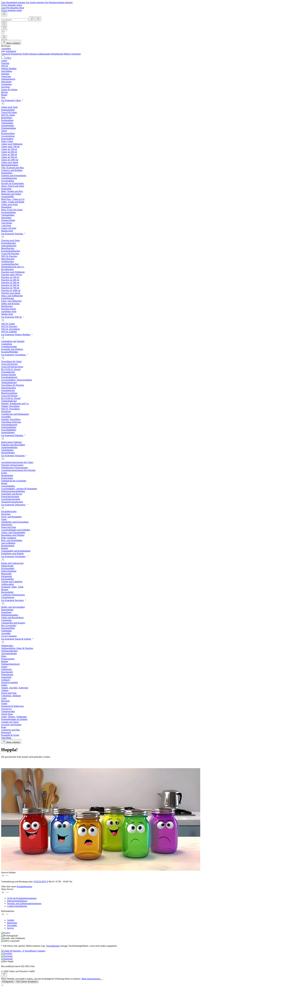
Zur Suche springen (35, 2)
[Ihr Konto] (4, 37)
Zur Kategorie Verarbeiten (13, 556)
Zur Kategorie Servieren (12, 600)
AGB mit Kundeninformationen (22, 898)
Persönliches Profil (19, 54)
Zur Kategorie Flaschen (12, 233)
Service (10, 928)
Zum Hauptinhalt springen (13, 2)
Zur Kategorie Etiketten (12, 435)
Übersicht (6, 54)
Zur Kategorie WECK (11, 317)
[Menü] (4, 14)
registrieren (11, 51)
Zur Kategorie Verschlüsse (13, 354)
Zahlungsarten (44, 54)
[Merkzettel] (3, 33)
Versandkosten (53, 946)
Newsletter (12, 925)
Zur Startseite (7, 762)
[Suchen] (32, 19)
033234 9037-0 (41, 881)
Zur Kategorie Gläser (11, 100)
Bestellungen (57, 54)
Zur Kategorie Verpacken (13, 455)
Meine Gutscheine (72, 54)
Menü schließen (13, 43)
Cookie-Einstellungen (17, 906)
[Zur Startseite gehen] (11, 5)
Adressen (33, 54)
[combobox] (14, 19)
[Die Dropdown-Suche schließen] (38, 19)
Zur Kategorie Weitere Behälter (16, 334)
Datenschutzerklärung (17, 901)
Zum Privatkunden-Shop (12, 7)
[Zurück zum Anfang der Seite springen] (4, 975)
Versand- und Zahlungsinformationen (24, 903)
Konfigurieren (7, 982)
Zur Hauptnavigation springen (59, 2)
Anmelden (6, 48)
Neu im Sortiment (25, 762)
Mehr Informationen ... (92, 978)
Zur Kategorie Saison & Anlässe (16, 639)
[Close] (2, 985)
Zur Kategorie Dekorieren (13, 504)
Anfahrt (10, 920)
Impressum (12, 923)
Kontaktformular (24, 886)
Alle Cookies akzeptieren (26, 982)
